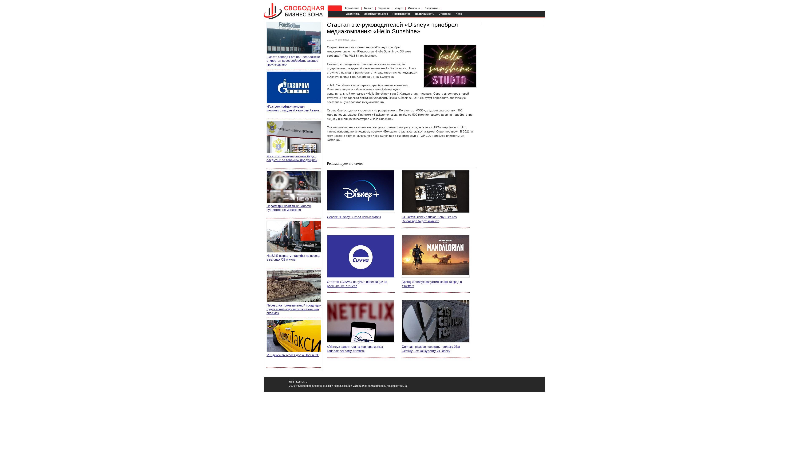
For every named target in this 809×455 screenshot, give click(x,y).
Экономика (431, 8)
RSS (291, 381)
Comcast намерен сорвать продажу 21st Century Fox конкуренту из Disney (431, 349)
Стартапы (445, 13)
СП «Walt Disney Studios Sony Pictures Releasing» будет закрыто (429, 219)
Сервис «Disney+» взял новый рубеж (354, 217)
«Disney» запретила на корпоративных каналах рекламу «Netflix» (355, 349)
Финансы (414, 8)
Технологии (352, 8)
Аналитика (353, 13)
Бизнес (368, 8)
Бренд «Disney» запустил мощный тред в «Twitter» (432, 284)
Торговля (384, 8)
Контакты (302, 381)
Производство (401, 13)
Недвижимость (424, 13)
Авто (459, 13)
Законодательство (376, 13)
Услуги (399, 8)
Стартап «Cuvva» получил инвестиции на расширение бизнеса (357, 284)
